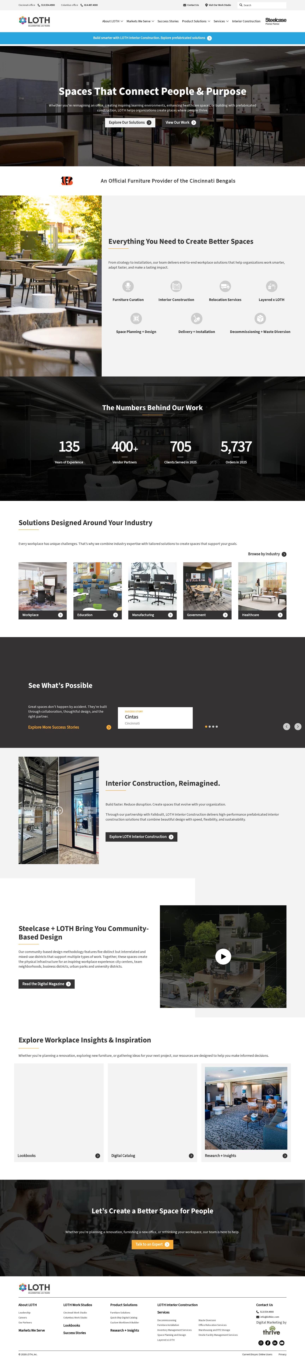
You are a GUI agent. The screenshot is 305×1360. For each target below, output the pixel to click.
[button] (5, 181)
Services (163, 1312)
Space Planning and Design (171, 1335)
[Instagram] (261, 1342)
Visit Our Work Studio (220, 5)
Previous (286, 726)
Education (84, 615)
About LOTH (28, 1305)
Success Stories (74, 1333)
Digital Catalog (123, 1155)
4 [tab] (217, 727)
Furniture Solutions (120, 1313)
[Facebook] (267, 1342)
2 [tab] (210, 727)
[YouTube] (282, 1342)
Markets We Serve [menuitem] (138, 21)
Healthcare (250, 615)
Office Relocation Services (213, 1325)
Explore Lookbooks (38, 1115)
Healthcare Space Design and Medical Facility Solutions (257, 586)
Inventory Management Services (174, 1330)
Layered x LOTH (166, 1340)
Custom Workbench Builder (124, 1322)
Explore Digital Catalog (134, 1115)
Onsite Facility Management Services (218, 1335)
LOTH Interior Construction (177, 1305)
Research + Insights (220, 1155)
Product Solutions (123, 1305)
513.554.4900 (48, 5)
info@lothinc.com (270, 1317)
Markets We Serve (32, 1330)
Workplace (30, 615)
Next (297, 726)
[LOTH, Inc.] (34, 21)
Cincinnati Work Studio (75, 1313)
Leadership (25, 1313)
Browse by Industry (264, 554)
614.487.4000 (91, 5)
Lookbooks (27, 1155)
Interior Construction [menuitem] (246, 21)
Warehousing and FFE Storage (214, 1330)
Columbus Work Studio (75, 1317)
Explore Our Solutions (127, 122)
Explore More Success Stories (53, 727)
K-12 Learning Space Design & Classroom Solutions (94, 586)
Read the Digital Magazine (43, 984)
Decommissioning (166, 1320)
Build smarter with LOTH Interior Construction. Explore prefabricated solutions (149, 38)
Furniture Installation (168, 1325)
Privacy (282, 1354)
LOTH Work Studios (77, 1305)
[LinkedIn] (274, 1342)
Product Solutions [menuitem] (194, 21)
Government (196, 615)
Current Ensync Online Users (257, 1354)
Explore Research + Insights (232, 1118)
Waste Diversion (207, 1320)
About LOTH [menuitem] (110, 21)
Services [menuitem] (219, 21)
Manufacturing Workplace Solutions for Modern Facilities (148, 586)
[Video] (223, 956)
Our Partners (25, 1322)
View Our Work (177, 122)
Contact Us (193, 5)
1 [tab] (206, 727)
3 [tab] (213, 727)
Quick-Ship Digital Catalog (123, 1317)
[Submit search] (240, 5)
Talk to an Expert (149, 1244)
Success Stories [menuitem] (168, 21)
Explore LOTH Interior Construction (138, 836)
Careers (23, 1317)
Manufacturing (143, 615)
